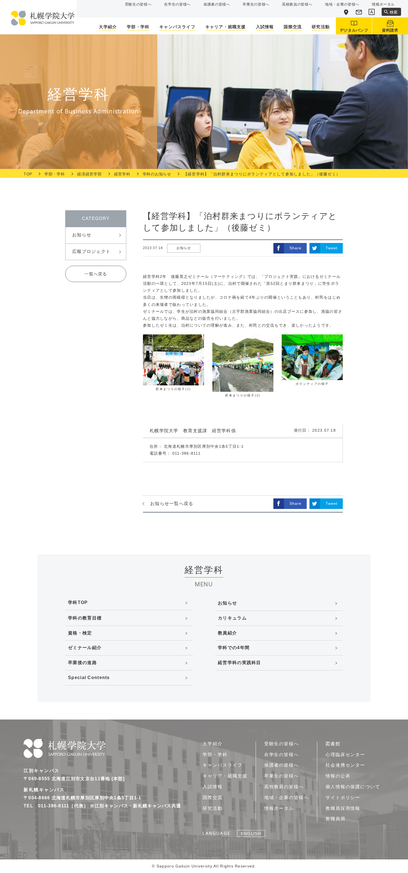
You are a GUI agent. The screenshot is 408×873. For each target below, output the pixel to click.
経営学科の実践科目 (239, 662)
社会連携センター (345, 765)
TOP (28, 174)
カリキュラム (232, 618)
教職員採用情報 (343, 808)
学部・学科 (54, 174)
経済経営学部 (89, 174)
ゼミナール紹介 (85, 647)
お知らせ (81, 234)
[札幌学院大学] (42, 18)
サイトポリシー (343, 797)
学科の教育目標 (85, 618)
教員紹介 (227, 633)
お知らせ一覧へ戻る (171, 503)
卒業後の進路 (82, 662)
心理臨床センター (345, 754)
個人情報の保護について (353, 786)
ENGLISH (251, 833)
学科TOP (78, 602)
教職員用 (336, 818)
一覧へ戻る (95, 274)
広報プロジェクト (91, 251)
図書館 (333, 743)
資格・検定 (80, 633)
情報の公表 (338, 776)
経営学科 (122, 174)
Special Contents (89, 677)
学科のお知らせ (157, 174)
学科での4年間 (234, 647)
